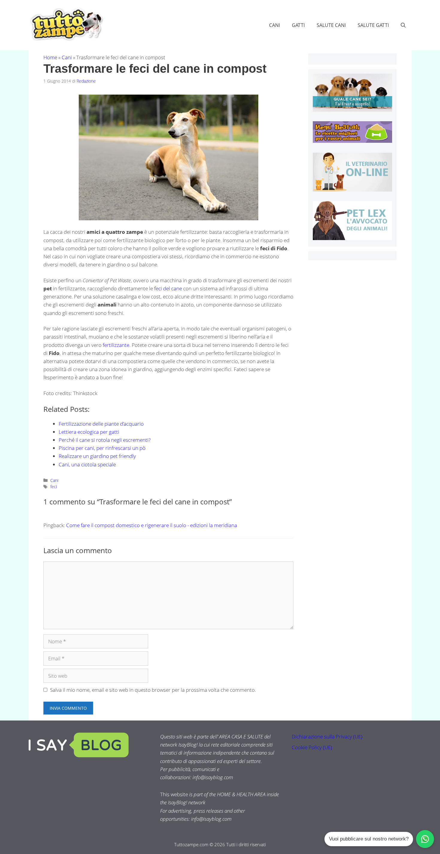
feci (53, 486)
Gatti (298, 25)
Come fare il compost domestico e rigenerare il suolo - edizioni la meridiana (151, 525)
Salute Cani (331, 25)
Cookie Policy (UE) (312, 747)
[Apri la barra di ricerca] (403, 25)
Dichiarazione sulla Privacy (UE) (327, 736)
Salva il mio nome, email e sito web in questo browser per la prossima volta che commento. (153, 689)
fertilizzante (116, 345)
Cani (274, 25)
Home (50, 57)
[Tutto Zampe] (65, 24)
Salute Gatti (373, 25)
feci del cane (168, 288)
